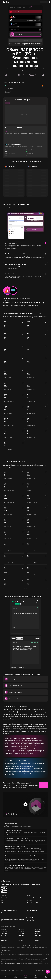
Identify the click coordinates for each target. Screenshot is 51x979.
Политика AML (30, 915)
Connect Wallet (44, 1)
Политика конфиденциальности (34, 912)
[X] (33, 920)
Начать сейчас (43, 785)
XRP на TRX (21, 938)
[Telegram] (27, 920)
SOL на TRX (4, 933)
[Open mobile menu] (49, 2)
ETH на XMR (37, 931)
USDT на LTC (21, 931)
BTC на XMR (4, 929)
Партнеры (29, 900)
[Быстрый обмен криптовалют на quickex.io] (5, 2)
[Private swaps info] (31, 6)
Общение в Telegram (6, 912)
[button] (25, 804)
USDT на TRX (21, 935)
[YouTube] (30, 920)
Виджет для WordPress (32, 902)
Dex (24, 7)
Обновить (20, 11)
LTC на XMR (4, 931)
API (27, 904)
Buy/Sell (19, 7)
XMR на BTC (38, 935)
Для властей (29, 917)
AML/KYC (25, 44)
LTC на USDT (38, 933)
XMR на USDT (38, 929)
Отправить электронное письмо (9, 910)
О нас (2, 902)
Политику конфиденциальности (36, 43)
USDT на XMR (21, 929)
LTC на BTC (37, 940)
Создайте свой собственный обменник (36, 898)
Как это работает (5, 898)
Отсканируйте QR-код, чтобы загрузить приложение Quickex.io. (12, 920)
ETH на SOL (4, 935)
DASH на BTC (38, 938)
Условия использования (25, 43)
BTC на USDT (21, 933)
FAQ (2, 900)
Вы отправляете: (38, 15)
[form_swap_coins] (11, 20)
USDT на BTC (21, 940)
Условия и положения (31, 910)
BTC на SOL (4, 940)
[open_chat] (48, 972)
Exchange (12, 7)
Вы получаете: (38, 22)
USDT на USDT (4, 938)
